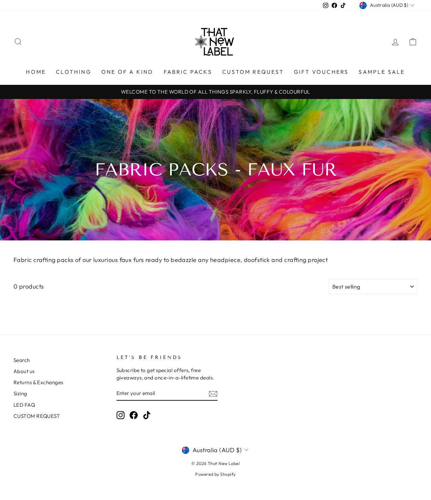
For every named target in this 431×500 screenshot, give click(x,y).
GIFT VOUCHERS (321, 71)
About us (24, 371)
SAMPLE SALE (382, 71)
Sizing (20, 393)
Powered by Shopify (215, 474)
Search (21, 360)
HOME (36, 71)
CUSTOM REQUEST (253, 71)
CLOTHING (73, 71)
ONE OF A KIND (127, 71)
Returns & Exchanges (38, 382)
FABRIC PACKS (188, 71)
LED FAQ (24, 405)
